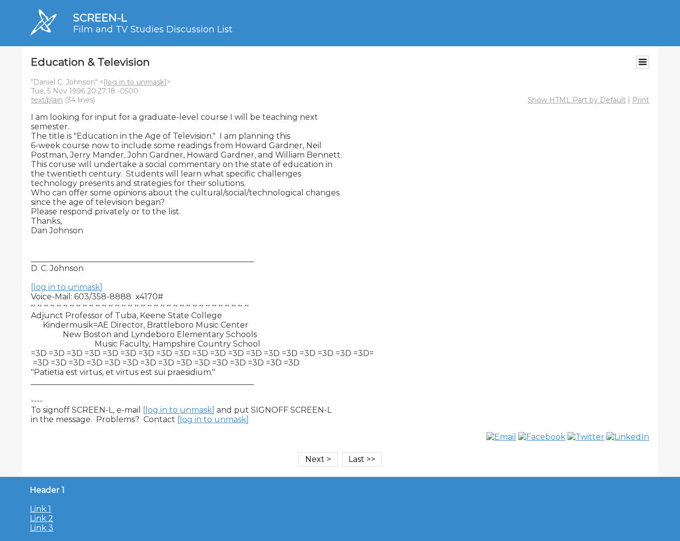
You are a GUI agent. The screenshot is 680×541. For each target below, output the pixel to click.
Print (640, 99)
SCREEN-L (100, 17)
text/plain (47, 99)
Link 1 (40, 509)
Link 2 (41, 518)
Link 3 (41, 528)
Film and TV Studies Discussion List (152, 29)
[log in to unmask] (135, 82)
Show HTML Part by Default (577, 99)
